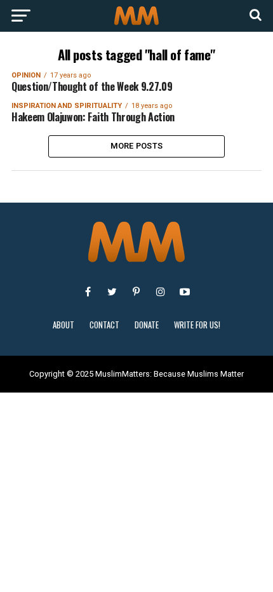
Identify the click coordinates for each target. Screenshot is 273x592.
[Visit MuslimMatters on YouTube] (184, 291)
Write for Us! (197, 325)
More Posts (136, 146)
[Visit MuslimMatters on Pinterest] (136, 291)
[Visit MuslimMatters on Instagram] (160, 291)
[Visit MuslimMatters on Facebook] (88, 291)
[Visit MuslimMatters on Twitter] (112, 291)
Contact (104, 325)
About (63, 325)
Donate (147, 325)
